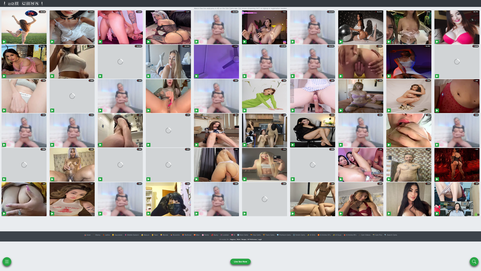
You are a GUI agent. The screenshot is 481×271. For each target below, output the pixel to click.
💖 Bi (233, 235)
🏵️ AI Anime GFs (324, 235)
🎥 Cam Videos (364, 235)
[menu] (7, 261)
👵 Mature (145, 235)
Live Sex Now (240, 261)
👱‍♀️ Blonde (164, 235)
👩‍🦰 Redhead (186, 235)
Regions (233, 239)
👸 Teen (155, 235)
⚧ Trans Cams (268, 235)
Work (238, 239)
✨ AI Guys (337, 235)
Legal (260, 239)
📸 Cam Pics (377, 235)
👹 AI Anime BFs (350, 235)
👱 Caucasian (117, 235)
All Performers (252, 239)
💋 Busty (214, 235)
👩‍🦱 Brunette (175, 235)
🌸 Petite (205, 235)
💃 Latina (106, 235)
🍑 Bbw (197, 235)
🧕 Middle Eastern (132, 235)
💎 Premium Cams (284, 235)
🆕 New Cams (242, 235)
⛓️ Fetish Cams (299, 235)
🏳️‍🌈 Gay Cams (255, 235)
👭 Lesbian (224, 235)
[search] (474, 261)
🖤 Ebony (96, 235)
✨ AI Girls (311, 235)
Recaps (244, 239)
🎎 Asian (87, 235)
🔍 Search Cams (390, 235)
